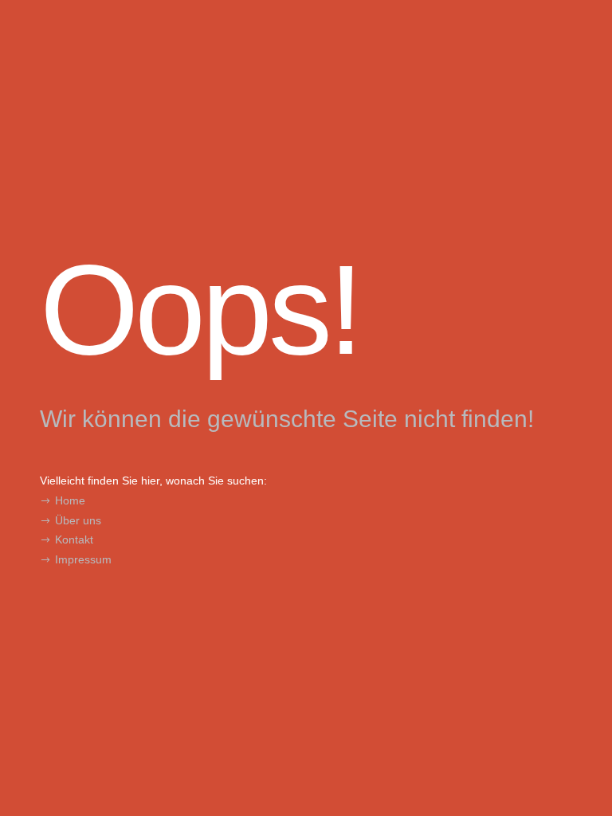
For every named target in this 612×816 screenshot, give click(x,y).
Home (70, 500)
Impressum (83, 559)
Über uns (78, 520)
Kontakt (74, 539)
